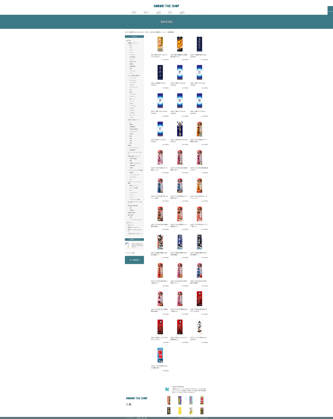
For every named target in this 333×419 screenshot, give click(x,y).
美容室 (131, 172)
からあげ (132, 108)
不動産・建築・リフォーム (134, 156)
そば (131, 47)
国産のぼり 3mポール (133, 227)
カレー (131, 52)
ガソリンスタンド (134, 148)
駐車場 (131, 168)
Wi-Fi (131, 190)
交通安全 (132, 210)
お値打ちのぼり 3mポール (134, 233)
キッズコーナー (134, 192)
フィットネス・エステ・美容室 (135, 170)
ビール (131, 73)
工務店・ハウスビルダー (136, 163)
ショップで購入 (158, 47)
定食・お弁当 (133, 61)
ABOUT (146, 12)
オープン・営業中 (134, 188)
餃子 (131, 45)
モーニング (132, 115)
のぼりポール (129, 222)
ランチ (131, 117)
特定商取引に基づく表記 (142, 418)
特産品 (131, 134)
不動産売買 (132, 165)
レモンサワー (133, 71)
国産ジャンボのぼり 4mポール (135, 230)
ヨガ (131, 179)
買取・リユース (133, 185)
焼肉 (131, 68)
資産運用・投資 (131, 212)
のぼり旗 (128, 40)
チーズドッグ (133, 106)
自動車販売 (132, 150)
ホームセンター (134, 131)
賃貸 (131, 161)
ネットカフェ (133, 80)
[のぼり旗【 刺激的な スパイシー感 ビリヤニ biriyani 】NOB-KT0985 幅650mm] (168, 400)
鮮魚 (131, 138)
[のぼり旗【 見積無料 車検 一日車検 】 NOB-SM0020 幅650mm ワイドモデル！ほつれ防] (202, 400)
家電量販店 (132, 127)
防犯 (131, 208)
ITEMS (158, 12)
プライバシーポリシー (129, 418)
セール (131, 195)
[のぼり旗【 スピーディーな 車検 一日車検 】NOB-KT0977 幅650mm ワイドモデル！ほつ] (180, 400)
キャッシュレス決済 (135, 199)
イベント (132, 197)
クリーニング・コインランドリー (135, 153)
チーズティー (133, 94)
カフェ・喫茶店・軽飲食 (133, 75)
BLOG (170, 12)
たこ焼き (132, 113)
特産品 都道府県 (134, 129)
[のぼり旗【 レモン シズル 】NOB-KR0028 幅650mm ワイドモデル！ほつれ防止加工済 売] (180, 411)
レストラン (132, 54)
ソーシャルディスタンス (136, 219)
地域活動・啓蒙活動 (133, 205)
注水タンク (131, 225)
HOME (134, 12)
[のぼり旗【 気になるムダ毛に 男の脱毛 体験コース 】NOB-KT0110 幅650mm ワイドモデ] (168, 411)
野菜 (131, 143)
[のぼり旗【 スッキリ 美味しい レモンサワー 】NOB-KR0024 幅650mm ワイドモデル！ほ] (191, 411)
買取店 (131, 124)
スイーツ (132, 101)
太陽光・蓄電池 (133, 158)
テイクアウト (133, 82)
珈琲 (131, 92)
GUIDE (182, 12)
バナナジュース (133, 87)
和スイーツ (132, 99)
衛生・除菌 (130, 215)
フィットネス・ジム (134, 175)
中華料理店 (132, 57)
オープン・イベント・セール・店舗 (135, 182)
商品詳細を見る (158, 42)
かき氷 (131, 103)
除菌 (131, 217)
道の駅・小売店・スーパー (134, 120)
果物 (131, 140)
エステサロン (133, 177)
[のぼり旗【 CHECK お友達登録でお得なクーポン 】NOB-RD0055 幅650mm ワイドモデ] (202, 411)
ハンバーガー (133, 78)
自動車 (129, 145)
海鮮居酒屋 (132, 66)
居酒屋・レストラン (133, 43)
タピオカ (132, 85)
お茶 (131, 89)
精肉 (131, 136)
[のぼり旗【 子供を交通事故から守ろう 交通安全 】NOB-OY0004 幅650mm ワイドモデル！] (191, 400)
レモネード (132, 96)
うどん (131, 50)
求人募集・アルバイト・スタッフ (135, 202)
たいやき (132, 110)
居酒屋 (131, 64)
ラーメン (132, 59)
